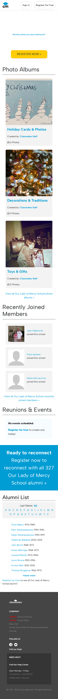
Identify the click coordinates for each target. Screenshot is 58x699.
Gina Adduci (17, 524)
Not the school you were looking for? (29, 34)
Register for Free (11, 580)
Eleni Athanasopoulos (22, 529)
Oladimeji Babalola (20, 540)
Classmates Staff (28, 136)
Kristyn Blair (17, 565)
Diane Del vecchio (36, 378)
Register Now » (29, 54)
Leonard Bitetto (19, 555)
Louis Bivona (17, 560)
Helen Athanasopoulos (22, 535)
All (35, 505)
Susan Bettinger (19, 550)
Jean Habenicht (35, 330)
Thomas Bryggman (21, 570)
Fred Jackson (34, 354)
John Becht (17, 545)
